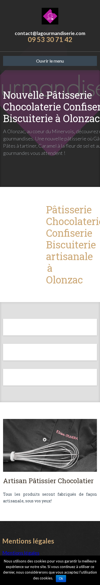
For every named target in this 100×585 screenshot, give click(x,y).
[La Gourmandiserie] (50, 15)
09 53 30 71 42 (50, 39)
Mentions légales (20, 553)
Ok (61, 579)
